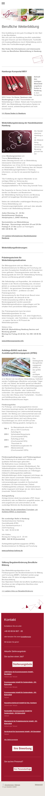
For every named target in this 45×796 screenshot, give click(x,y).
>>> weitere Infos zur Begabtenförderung (17, 591)
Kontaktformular (26, 637)
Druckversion (9, 785)
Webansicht (39, 785)
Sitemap (17, 785)
